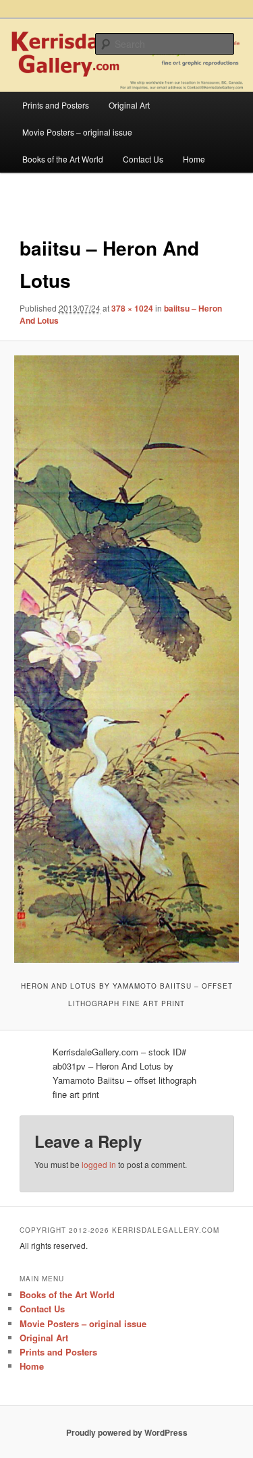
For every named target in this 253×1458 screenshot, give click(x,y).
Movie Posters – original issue (77, 132)
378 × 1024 (132, 308)
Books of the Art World (62, 159)
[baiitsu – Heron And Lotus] (126, 658)
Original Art (129, 105)
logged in (99, 1164)
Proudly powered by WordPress (127, 1432)
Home (194, 159)
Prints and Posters (55, 105)
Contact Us (143, 159)
